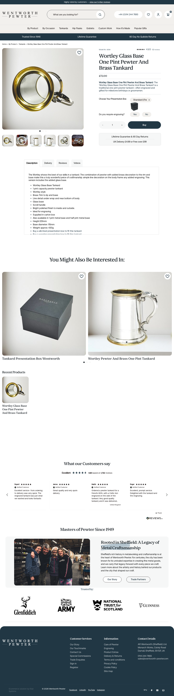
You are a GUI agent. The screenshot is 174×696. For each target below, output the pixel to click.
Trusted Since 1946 (31, 36)
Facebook (73, 690)
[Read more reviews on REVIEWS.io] (154, 518)
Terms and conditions (114, 659)
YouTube (91, 690)
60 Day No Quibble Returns (143, 36)
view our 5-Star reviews (100, 2)
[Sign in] (158, 14)
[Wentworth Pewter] (20, 14)
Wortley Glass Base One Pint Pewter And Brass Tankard (14, 409)
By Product (32, 28)
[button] (7, 495)
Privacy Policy (110, 663)
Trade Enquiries (77, 659)
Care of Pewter (111, 644)
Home (4, 44)
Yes (135, 114)
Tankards (63, 28)
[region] (87, 495)
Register (74, 667)
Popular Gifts (140, 28)
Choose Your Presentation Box (112, 99)
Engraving (109, 648)
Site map (108, 671)
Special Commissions (80, 656)
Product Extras (111, 652)
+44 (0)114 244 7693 (128, 14)
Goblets (90, 28)
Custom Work (105, 28)
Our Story (112, 579)
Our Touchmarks (78, 648)
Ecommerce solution (18, 689)
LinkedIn (82, 690)
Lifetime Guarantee (87, 36)
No (146, 114)
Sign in (73, 663)
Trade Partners (138, 579)
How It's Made (123, 28)
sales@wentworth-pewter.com (153, 658)
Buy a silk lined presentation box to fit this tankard (57, 231)
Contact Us (75, 652)
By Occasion (49, 28)
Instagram (101, 690)
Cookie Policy (110, 667)
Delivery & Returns (113, 656)
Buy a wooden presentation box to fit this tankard (57, 234)
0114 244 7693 (145, 656)
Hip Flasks (77, 28)
